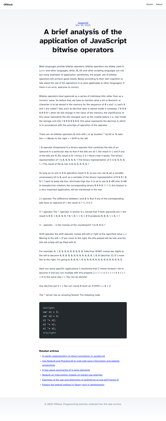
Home (149, 4)
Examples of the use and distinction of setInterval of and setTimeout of (80, 380)
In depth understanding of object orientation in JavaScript (73, 356)
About (159, 4)
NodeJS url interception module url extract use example (72, 375)
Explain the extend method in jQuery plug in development (73, 384)
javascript (83, 23)
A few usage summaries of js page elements (66, 370)
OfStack (8, 4)
